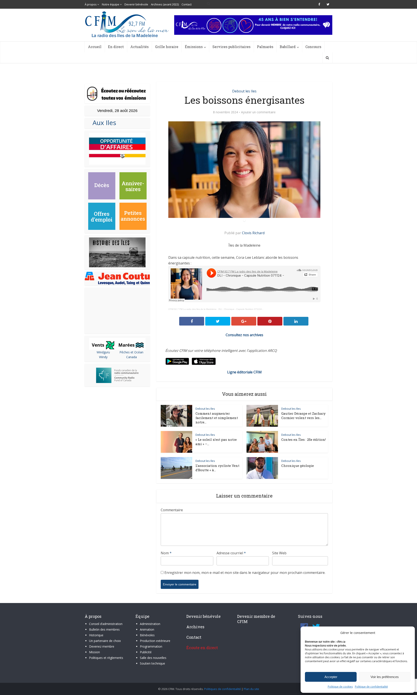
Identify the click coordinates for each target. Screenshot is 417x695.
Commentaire (172, 510)
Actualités (139, 46)
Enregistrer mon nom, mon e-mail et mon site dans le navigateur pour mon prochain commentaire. (244, 572)
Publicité (146, 652)
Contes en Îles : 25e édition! (303, 439)
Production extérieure (155, 641)
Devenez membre (101, 646)
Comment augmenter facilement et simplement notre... (216, 417)
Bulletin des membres (104, 629)
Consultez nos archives (244, 334)
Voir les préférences (385, 677)
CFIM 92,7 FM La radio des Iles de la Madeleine (192, 309)
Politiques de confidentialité (222, 689)
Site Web (279, 553)
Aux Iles (102, 122)
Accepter (330, 677)
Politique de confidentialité (371, 686)
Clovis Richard (253, 233)
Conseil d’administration (105, 624)
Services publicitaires (231, 46)
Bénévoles (147, 635)
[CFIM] (127, 24)
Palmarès (265, 46)
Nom (166, 553)
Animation (147, 629)
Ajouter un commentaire (258, 112)
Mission (94, 652)
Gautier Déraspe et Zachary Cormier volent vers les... (303, 415)
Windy (103, 357)
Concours (313, 46)
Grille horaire (166, 46)
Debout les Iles (244, 91)
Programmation (151, 646)
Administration (150, 624)
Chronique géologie (297, 465)
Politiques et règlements (106, 658)
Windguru (103, 352)
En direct (116, 46)
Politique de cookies (340, 686)
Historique (96, 635)
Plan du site (251, 689)
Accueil (94, 46)
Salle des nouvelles (153, 658)
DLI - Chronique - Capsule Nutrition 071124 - (240, 309)
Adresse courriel (231, 553)
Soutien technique (152, 663)
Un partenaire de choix (105, 641)
